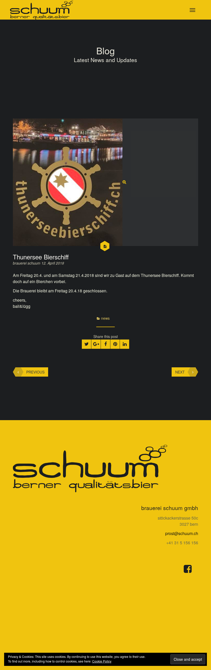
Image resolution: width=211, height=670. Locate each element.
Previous (35, 372)
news (105, 318)
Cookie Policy (101, 661)
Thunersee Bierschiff (41, 256)
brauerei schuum (27, 263)
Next (180, 372)
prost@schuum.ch (181, 533)
